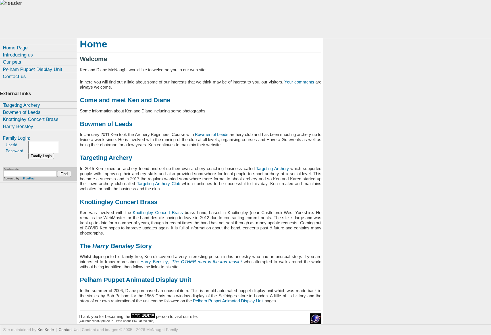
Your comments (299, 81)
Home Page (15, 48)
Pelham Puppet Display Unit (32, 69)
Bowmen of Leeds (22, 112)
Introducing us (18, 55)
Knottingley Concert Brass (31, 119)
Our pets (12, 62)
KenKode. (46, 329)
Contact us (14, 76)
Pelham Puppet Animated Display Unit (135, 280)
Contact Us (68, 329)
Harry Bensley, (191, 261)
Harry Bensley (18, 126)
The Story (116, 246)
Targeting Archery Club (158, 183)
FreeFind (29, 178)
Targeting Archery (21, 105)
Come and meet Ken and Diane (125, 100)
